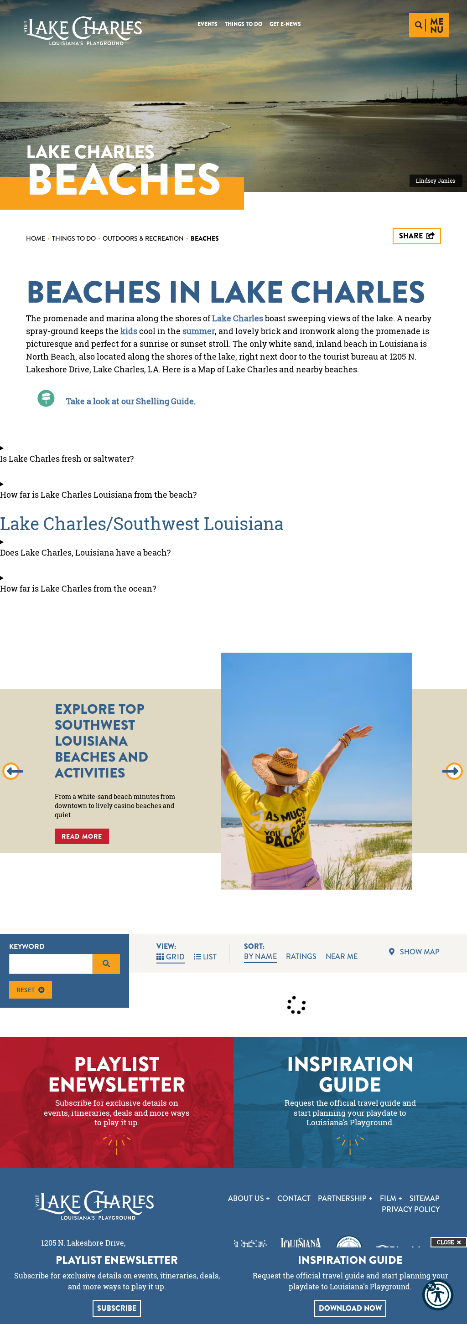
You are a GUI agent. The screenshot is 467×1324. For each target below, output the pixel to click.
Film (389, 1198)
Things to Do (76, 238)
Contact (294, 1198)
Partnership (343, 1198)
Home (38, 238)
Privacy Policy (411, 1209)
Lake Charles (237, 318)
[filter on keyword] (106, 964)
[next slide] (454, 771)
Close (445, 1242)
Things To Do (243, 24)
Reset (25, 989)
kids (128, 330)
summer (198, 330)
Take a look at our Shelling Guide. (131, 401)
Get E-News (285, 24)
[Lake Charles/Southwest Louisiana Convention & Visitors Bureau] (83, 30)
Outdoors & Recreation (145, 238)
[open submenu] (268, 1198)
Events (207, 24)
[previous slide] (11, 771)
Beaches (205, 238)
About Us (247, 1198)
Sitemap (425, 1198)
